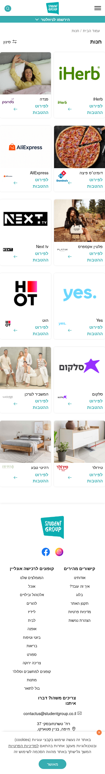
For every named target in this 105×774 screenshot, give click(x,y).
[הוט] (25, 294)
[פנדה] (25, 73)
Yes (99, 320)
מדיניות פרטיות (79, 611)
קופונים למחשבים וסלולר (32, 671)
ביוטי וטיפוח (32, 637)
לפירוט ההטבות (95, 109)
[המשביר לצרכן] (25, 368)
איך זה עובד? (80, 586)
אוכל (31, 586)
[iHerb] (79, 73)
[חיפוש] (7, 8)
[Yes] (79, 294)
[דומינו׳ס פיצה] (79, 147)
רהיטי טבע (39, 467)
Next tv (42, 246)
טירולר (97, 467)
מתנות (32, 679)
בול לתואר (32, 688)
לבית (32, 620)
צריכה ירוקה (32, 662)
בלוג (79, 594)
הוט (45, 320)
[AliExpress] (25, 147)
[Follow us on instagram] (59, 550)
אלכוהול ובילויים (32, 594)
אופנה (31, 628)
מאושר (52, 764)
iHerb (98, 99)
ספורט (32, 654)
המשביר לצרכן (36, 394)
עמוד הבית (91, 30)
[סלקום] (79, 368)
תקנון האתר (79, 603)
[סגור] (99, 732)
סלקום (97, 394)
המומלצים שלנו (31, 577)
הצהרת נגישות (79, 620)
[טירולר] (79, 442)
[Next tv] (25, 220)
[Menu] (97, 8)
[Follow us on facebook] (46, 550)
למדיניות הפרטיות (23, 745)
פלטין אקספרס (90, 246)
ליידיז (32, 611)
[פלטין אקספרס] (79, 220)
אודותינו (79, 577)
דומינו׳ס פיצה (91, 172)
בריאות (32, 645)
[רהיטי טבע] (25, 442)
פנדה (44, 99)
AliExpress (39, 172)
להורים (32, 603)
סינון (7, 41)
